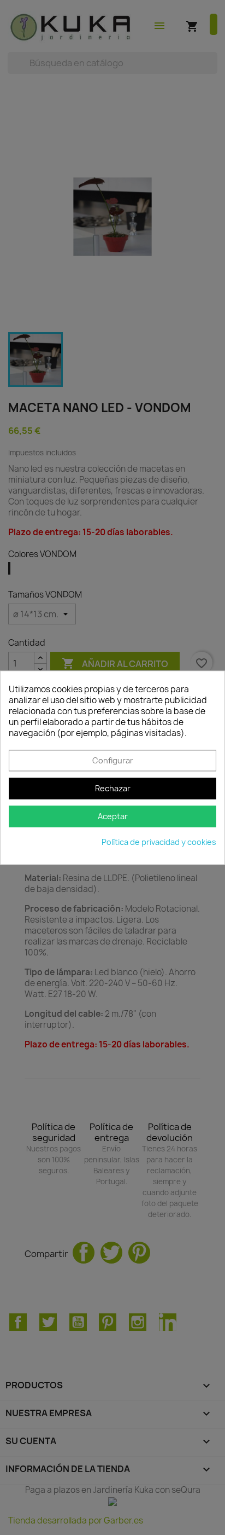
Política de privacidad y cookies (159, 842)
